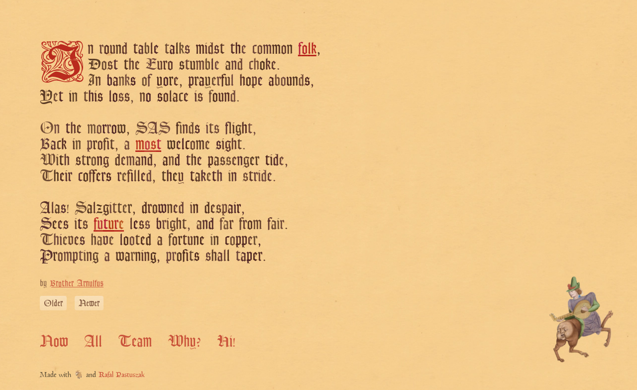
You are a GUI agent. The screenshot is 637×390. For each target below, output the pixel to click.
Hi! (226, 340)
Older (53, 303)
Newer (89, 303)
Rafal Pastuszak (122, 375)
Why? (184, 340)
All (93, 340)
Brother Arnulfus (77, 283)
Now (54, 340)
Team (135, 340)
